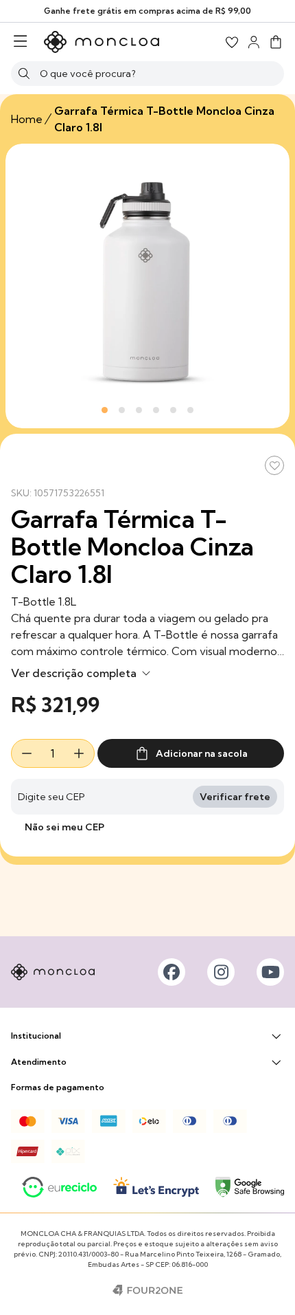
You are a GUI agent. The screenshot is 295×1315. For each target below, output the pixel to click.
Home (27, 119)
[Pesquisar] (24, 73)
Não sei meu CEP (64, 827)
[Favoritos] (232, 42)
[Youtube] (270, 972)
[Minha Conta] (254, 42)
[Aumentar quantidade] (79, 753)
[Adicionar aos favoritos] (274, 465)
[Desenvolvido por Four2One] (147, 1290)
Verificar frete (235, 797)
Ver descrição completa (75, 673)
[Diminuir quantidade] (27, 753)
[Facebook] (171, 972)
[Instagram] (221, 972)
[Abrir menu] (20, 42)
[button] (276, 42)
